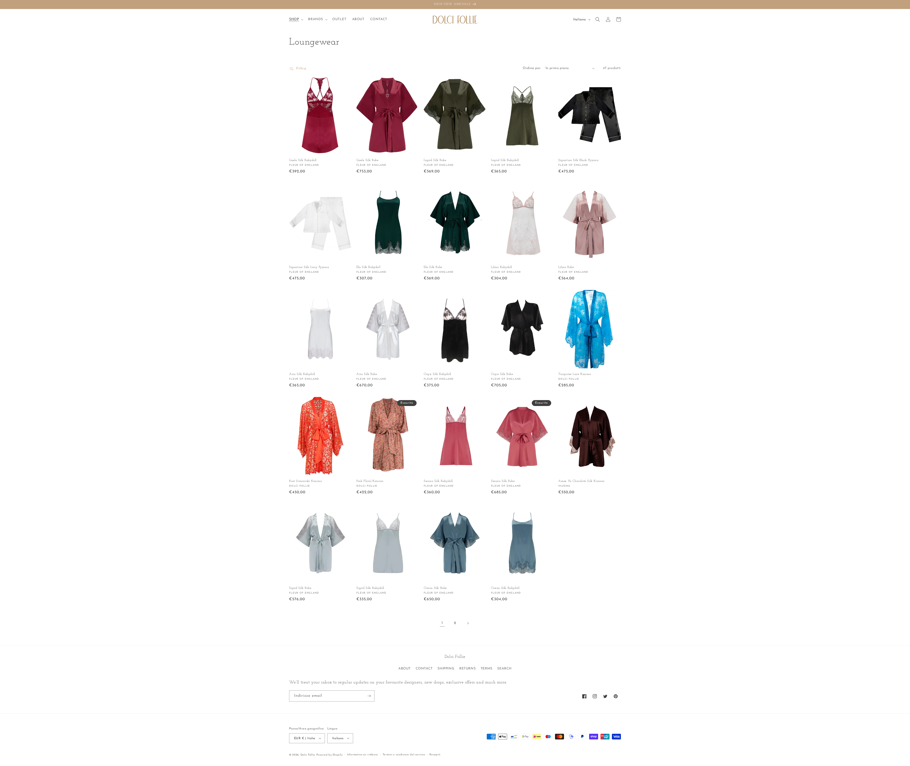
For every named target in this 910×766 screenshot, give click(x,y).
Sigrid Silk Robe (300, 588)
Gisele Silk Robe (367, 160)
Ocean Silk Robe (435, 588)
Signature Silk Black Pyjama (578, 160)
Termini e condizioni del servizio (404, 754)
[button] (295, 19)
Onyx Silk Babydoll (437, 374)
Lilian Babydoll (501, 267)
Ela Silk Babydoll (368, 267)
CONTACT (424, 668)
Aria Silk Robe (366, 374)
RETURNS (467, 668)
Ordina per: (532, 68)
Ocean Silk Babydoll (505, 588)
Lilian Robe (566, 267)
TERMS (486, 668)
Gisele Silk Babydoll (303, 160)
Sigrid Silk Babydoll (370, 588)
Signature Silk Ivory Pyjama (309, 267)
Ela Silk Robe (433, 267)
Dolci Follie (307, 755)
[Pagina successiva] (468, 623)
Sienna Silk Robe (503, 481)
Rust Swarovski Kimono (305, 481)
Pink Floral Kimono (369, 481)
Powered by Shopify (329, 755)
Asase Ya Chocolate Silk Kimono (581, 481)
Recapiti (435, 754)
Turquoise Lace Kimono (574, 374)
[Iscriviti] (369, 695)
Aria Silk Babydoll (302, 374)
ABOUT (404, 668)
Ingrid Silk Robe (435, 160)
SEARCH (504, 668)
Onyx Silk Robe (502, 374)
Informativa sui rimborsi (362, 754)
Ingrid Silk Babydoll (505, 160)
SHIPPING (445, 668)
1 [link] (442, 623)
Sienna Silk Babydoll (438, 481)
